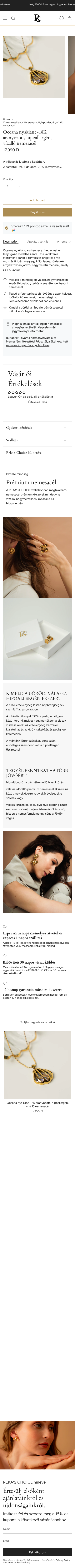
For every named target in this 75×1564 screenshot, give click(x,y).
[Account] (61, 18)
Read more (11, 270)
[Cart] (69, 18)
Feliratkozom (37, 1552)
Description (10, 241)
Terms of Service (16, 1562)
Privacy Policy (63, 1560)
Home (6, 119)
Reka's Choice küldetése (24, 452)
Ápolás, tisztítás (37, 241)
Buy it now (37, 212)
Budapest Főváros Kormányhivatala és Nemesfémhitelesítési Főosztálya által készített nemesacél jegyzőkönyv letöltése (37, 341)
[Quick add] (8, 1094)
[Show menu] (5, 18)
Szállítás (12, 440)
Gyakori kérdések (19, 427)
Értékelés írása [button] (37, 402)
